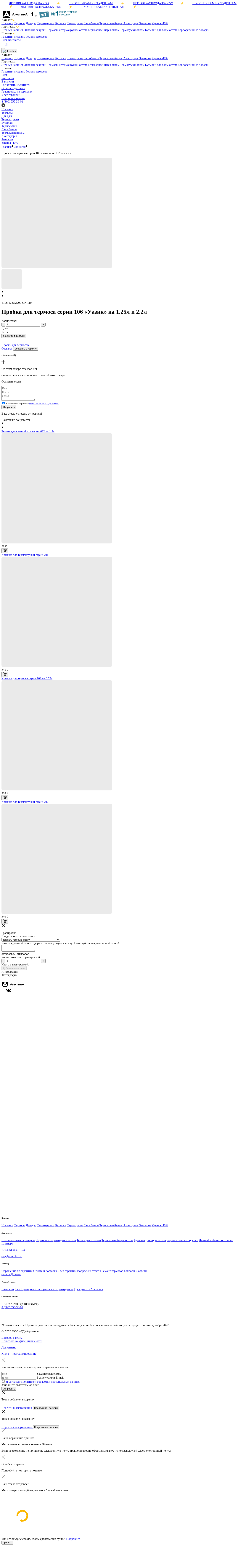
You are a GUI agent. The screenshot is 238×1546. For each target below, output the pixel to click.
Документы (8, 1347)
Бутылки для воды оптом (161, 30)
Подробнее (73, 1538)
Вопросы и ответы (89, 1271)
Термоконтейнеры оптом (104, 30)
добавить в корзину (14, 335)
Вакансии (7, 1289)
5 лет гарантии (67, 1271)
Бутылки (60, 23)
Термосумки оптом (132, 30)
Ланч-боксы (91, 23)
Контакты (14, 40)
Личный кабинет (12, 30)
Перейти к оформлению (17, 1407)
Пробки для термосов (15, 345)
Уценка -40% (160, 23)
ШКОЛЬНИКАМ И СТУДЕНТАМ (91, 3)
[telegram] (3, 1314)
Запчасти (145, 23)
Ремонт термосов (36, 36)
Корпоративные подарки (193, 30)
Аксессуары (131, 23)
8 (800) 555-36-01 (12, 101)
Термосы (19, 23)
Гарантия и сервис (13, 36)
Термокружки (45, 23)
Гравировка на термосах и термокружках (47, 1289)
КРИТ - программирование (18, 1353)
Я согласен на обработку (32, 403)
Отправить (9, 407)
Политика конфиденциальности (21, 1341)
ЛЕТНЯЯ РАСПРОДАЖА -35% (29, 3)
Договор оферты (11, 1337)
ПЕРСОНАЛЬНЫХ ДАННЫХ (44, 403)
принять (7, 1542)
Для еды (31, 23)
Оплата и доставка (45, 1271)
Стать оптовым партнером (18, 1240)
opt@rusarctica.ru (11, 1256)
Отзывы (7, 348)
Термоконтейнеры (111, 23)
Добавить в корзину (14, 968)
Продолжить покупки (46, 1408)
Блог (4, 40)
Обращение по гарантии (17, 1271)
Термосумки (75, 23)
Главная (6, 146)
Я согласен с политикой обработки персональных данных (43, 1381)
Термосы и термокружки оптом (67, 30)
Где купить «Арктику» (88, 1289)
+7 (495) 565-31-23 (13, 1249)
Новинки (7, 23)
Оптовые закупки (35, 30)
